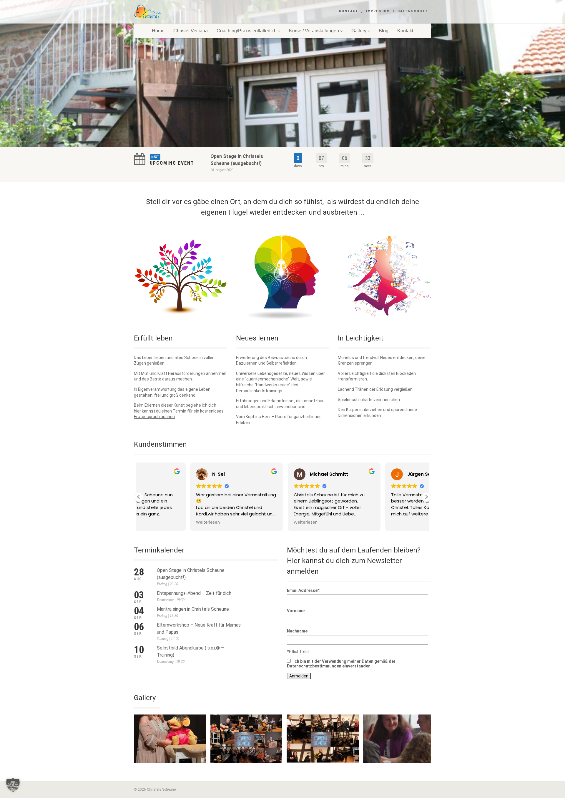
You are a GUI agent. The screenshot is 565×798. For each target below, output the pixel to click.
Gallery (358, 30)
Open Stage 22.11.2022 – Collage (246, 769)
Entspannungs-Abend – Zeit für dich (194, 593)
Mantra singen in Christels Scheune (193, 609)
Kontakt (348, 11)
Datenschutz (413, 11)
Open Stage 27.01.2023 (322, 769)
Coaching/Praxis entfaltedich (247, 30)
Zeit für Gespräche (399, 769)
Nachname (297, 631)
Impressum (378, 11)
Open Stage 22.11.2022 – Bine (170, 769)
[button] (426, 497)
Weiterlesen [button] (156, 522)
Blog (383, 30)
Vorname (296, 610)
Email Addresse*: (303, 590)
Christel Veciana (190, 30)
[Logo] (180, 11)
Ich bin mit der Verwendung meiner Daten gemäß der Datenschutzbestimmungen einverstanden (341, 663)
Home (158, 30)
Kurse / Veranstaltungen (314, 30)
